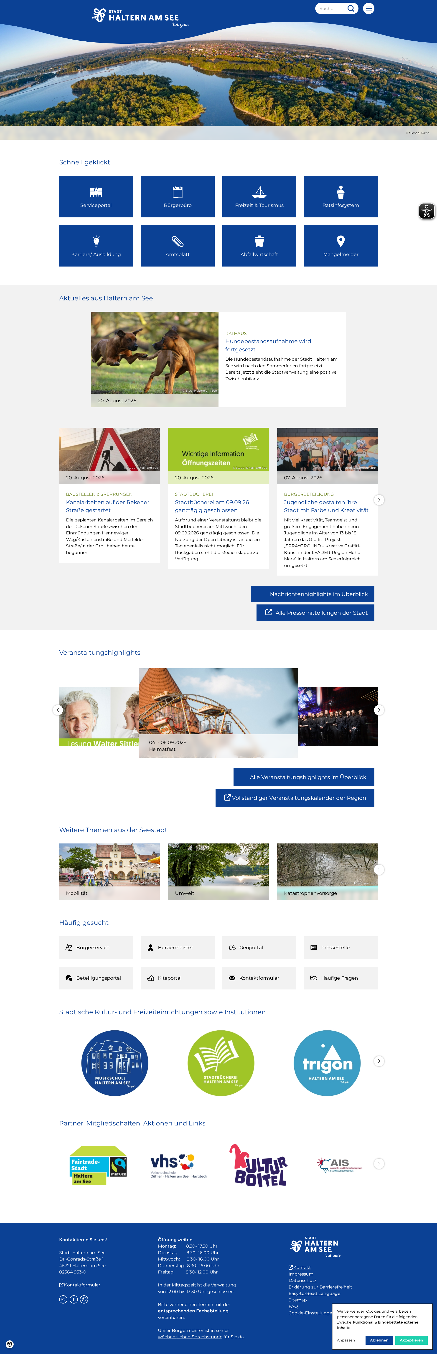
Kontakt (302, 1267)
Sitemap (298, 1300)
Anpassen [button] (346, 1340)
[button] (379, 500)
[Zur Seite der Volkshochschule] (178, 1166)
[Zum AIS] (339, 1165)
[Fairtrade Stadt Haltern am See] (98, 1166)
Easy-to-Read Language (314, 1293)
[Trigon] (325, 1063)
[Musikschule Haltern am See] (112, 1063)
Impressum (301, 1274)
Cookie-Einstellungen (312, 1313)
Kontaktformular (82, 1285)
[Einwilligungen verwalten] (10, 1344)
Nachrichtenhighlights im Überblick (319, 594)
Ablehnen (379, 1340)
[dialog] (382, 1326)
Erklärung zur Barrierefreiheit (320, 1287)
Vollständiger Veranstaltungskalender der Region (303, 800)
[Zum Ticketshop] (258, 1165)
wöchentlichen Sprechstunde (190, 1336)
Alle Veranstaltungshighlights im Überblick (308, 777)
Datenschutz (303, 1280)
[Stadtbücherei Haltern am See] (218, 1063)
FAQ (293, 1306)
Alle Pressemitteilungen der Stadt (321, 615)
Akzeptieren (411, 1340)
